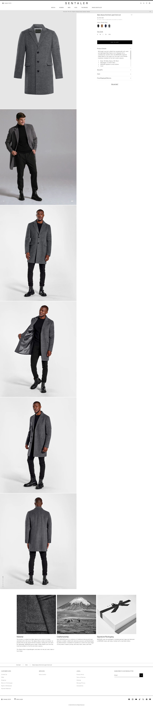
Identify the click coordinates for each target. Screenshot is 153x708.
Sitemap (79, 680)
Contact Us (4, 674)
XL (106, 34)
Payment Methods (6, 688)
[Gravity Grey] (109, 26)
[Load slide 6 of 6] (3, 586)
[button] (53, 8)
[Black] (98, 26)
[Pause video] (4, 201)
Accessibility (80, 685)
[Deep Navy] (106, 26)
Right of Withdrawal (6, 685)
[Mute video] (72, 201)
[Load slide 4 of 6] (3, 583)
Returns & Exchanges (6, 683)
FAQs (2, 677)
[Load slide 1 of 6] (3, 577)
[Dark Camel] (102, 26)
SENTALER (74, 704)
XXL (110, 34)
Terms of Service (81, 677)
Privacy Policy (80, 674)
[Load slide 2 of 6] (3, 579)
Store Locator (42, 674)
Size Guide (100, 31)
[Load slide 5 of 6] (3, 585)
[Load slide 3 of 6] (3, 581)
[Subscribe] (141, 675)
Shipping (3, 680)
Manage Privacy (81, 683)
